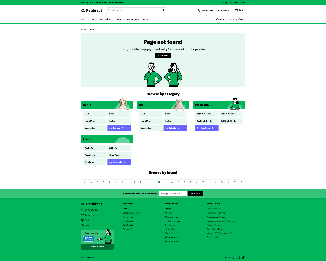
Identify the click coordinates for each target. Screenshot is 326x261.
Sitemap (226, 257)
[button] (205, 10)
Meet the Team (171, 217)
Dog (85, 105)
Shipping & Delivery (131, 212)
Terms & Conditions (216, 212)
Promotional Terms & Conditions (222, 221)
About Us (169, 212)
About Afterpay (172, 241)
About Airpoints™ (173, 237)
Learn (86, 139)
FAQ (125, 208)
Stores (168, 208)
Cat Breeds (128, 225)
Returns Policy (213, 225)
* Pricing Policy (214, 237)
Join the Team (174, 221)
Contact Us (128, 217)
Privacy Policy (213, 208)
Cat (141, 105)
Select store (239, 2)
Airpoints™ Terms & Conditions (221, 233)
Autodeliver (170, 229)
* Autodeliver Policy (216, 217)
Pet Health (202, 105)
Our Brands (170, 225)
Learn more (117, 2)
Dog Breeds (128, 221)
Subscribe (195, 193)
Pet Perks (169, 233)
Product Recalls (130, 229)
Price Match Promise (216, 229)
